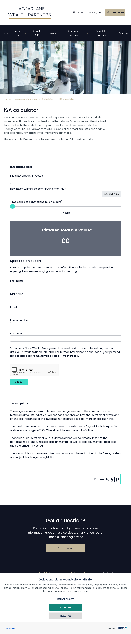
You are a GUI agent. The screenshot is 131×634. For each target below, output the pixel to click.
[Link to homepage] (29, 12)
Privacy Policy (9, 628)
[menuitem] (6, 33)
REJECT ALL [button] (65, 615)
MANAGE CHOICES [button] (65, 599)
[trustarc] (122, 626)
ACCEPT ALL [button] (65, 607)
